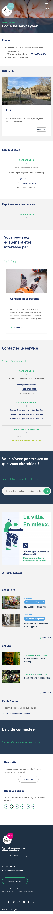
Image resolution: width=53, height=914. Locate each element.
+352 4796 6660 (38, 54)
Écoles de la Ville (8, 22)
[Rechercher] (46, 491)
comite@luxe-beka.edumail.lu (26, 179)
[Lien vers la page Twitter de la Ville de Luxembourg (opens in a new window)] (12, 806)
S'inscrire (28, 779)
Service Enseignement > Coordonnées (26, 410)
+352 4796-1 (10, 866)
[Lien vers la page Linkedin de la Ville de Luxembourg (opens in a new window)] (28, 806)
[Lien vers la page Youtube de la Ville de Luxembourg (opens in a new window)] (22, 806)
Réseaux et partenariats (18, 889)
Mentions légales (8, 891)
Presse (4, 889)
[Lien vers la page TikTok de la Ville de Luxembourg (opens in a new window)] (33, 806)
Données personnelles (25, 891)
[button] (6, 262)
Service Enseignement (14, 361)
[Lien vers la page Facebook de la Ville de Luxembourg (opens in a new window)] (6, 806)
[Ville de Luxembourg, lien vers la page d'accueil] (8, 15)
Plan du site (33, 889)
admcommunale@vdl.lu (16, 870)
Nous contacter (14, 881)
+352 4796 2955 (29, 389)
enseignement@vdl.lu (26, 385)
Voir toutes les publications (17, 713)
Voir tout (46, 638)
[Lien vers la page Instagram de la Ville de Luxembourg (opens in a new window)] (17, 806)
